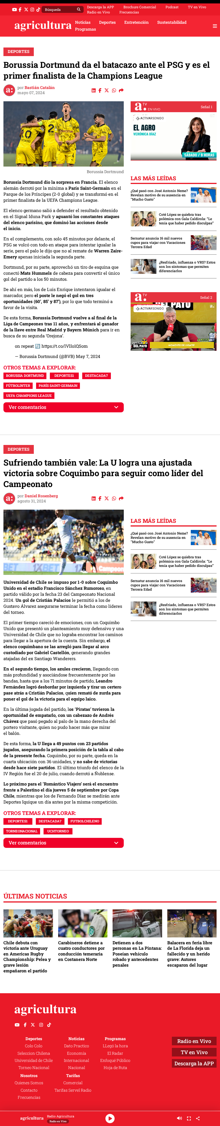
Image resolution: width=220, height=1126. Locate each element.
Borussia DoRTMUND (25, 375)
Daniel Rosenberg (41, 495)
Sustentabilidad (171, 22)
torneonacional (22, 831)
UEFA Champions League (29, 395)
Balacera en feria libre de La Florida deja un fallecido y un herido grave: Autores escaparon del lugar (189, 954)
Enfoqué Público (115, 1060)
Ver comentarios (27, 407)
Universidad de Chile (34, 1060)
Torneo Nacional (33, 1067)
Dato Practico (76, 1045)
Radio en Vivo (98, 12)
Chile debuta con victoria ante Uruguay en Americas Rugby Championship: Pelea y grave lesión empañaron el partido (27, 956)
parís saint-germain (58, 385)
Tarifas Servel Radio (72, 1090)
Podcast (172, 7)
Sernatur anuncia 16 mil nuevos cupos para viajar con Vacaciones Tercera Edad (158, 242)
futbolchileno (84, 821)
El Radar (115, 1053)
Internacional (76, 1060)
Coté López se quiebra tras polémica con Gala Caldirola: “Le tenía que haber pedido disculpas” (186, 218)
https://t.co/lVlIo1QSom (65, 346)
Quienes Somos (29, 1082)
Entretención (136, 22)
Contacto (29, 1090)
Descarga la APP (100, 7)
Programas (85, 29)
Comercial (72, 1082)
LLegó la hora (115, 1045)
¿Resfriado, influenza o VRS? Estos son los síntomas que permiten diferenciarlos (187, 266)
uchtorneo (58, 831)
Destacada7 (96, 375)
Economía (76, 1053)
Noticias (83, 22)
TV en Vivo (197, 7)
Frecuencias (129, 12)
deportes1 (64, 375)
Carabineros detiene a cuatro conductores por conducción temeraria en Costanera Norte (81, 951)
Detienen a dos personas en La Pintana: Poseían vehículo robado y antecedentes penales (137, 954)
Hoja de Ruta (115, 1067)
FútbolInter (18, 385)
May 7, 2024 (88, 356)
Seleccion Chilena (33, 1053)
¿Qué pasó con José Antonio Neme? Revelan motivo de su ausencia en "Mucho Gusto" (159, 195)
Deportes (107, 22)
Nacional (76, 1067)
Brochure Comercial (139, 7)
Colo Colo (33, 1045)
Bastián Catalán (40, 87)
